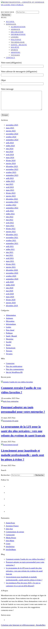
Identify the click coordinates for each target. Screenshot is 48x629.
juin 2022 (9, 217)
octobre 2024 (11, 137)
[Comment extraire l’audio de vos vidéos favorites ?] (17, 382)
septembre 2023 (12, 175)
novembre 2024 (12, 134)
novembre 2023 (12, 169)
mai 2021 (9, 255)
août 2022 (10, 211)
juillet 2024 (10, 146)
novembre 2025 (12, 125)
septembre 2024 (12, 140)
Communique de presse (15, 532)
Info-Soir (9, 529)
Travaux (9, 351)
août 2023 (10, 178)
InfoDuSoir (10, 547)
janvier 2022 (11, 232)
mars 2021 (10, 261)
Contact (10, 58)
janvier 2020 (11, 303)
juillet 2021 (10, 249)
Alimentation (18, 27)
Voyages (15, 55)
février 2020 (10, 300)
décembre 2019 (12, 306)
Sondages (11, 24)
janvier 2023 (11, 196)
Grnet (8, 544)
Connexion (10, 363)
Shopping (15, 52)
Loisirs (14, 37)
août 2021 (10, 246)
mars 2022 (10, 226)
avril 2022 (10, 223)
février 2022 (10, 229)
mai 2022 (9, 220)
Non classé (10, 330)
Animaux (15, 29)
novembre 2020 (12, 273)
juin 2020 (9, 288)
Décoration (17, 32)
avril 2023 (10, 187)
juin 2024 (9, 149)
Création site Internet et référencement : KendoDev (23, 625)
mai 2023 (9, 184)
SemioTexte (10, 523)
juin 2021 (9, 252)
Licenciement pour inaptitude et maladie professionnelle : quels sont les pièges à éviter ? (22, 455)
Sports (14, 50)
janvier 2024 (11, 163)
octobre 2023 (11, 172)
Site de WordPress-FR (14, 372)
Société (15, 47)
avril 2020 (10, 294)
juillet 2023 (10, 181)
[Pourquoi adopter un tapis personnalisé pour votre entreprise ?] (9, 401)
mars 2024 (10, 157)
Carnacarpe (10, 535)
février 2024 (10, 160)
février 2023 (10, 193)
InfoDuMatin (11, 549)
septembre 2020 (12, 279)
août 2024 (10, 143)
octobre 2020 (11, 276)
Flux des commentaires (15, 369)
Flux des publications (14, 366)
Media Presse (11, 538)
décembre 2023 (12, 166)
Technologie (18, 42)
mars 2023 (10, 190)
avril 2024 (10, 155)
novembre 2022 (12, 202)
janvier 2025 (11, 131)
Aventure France (12, 526)
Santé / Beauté (19, 45)
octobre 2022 (11, 205)
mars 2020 (10, 297)
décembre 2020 (12, 270)
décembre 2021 (12, 235)
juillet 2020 (10, 285)
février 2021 (10, 264)
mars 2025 (10, 128)
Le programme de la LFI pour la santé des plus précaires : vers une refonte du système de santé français (23, 431)
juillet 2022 (10, 214)
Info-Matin (10, 541)
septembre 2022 (12, 208)
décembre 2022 (12, 199)
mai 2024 (9, 152)
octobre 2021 (11, 240)
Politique (16, 39)
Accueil (10, 21)
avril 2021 (10, 258)
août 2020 (10, 282)
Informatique (18, 34)
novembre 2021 (12, 237)
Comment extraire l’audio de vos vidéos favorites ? (25, 559)
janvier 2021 (11, 267)
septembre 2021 (12, 243)
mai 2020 (9, 291)
